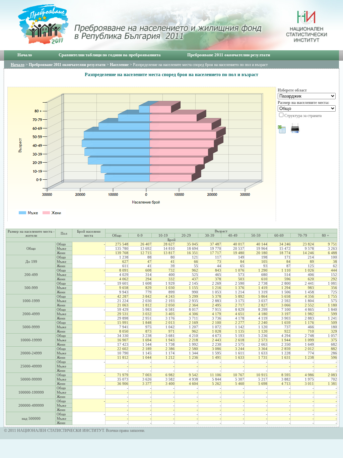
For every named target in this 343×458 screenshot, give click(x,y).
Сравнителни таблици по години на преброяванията (110, 54)
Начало (24, 54)
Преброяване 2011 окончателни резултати (228, 54)
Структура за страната (303, 115)
